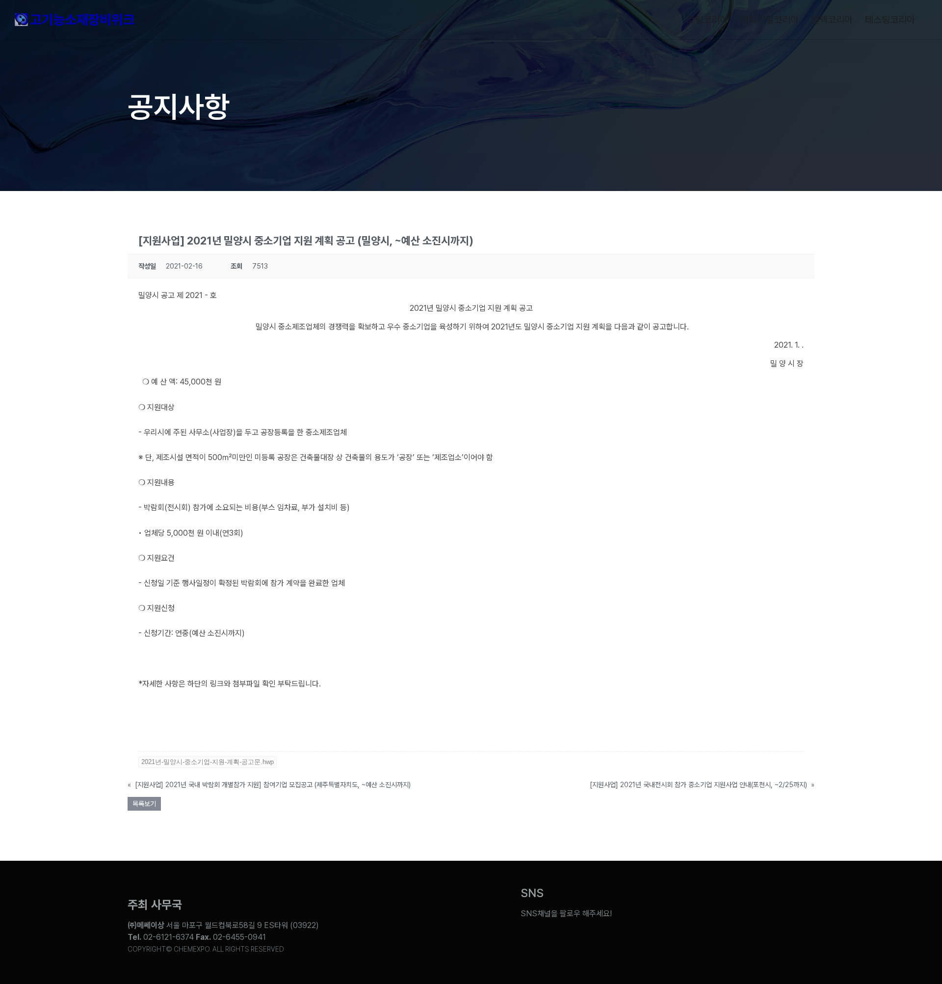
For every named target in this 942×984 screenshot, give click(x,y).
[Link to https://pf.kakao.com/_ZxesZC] (800, 906)
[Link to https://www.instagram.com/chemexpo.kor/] (763, 906)
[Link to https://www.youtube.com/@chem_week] (653, 906)
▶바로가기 (155, 708)
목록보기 (144, 804)
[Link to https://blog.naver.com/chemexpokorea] (690, 906)
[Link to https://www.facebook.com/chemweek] (727, 906)
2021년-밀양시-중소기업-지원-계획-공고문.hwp (207, 761)
